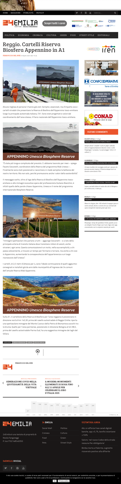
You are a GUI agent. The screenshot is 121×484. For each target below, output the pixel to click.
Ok (55, 481)
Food (73, 35)
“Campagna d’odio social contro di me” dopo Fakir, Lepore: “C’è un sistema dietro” (101, 182)
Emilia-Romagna (19, 342)
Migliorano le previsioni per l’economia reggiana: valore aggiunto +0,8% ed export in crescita (101, 163)
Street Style (86, 35)
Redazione (15, 13)
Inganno (88, 199)
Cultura (51, 35)
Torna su (112, 415)
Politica (9, 35)
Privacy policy (64, 481)
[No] (118, 478)
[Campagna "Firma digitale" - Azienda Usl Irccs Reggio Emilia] (77, 27)
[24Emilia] (20, 23)
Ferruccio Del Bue (11, 55)
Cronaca (38, 35)
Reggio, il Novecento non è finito (97, 142)
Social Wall (47, 428)
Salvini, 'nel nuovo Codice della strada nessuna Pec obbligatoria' (98, 441)
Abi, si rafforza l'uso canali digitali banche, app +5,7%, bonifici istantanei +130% (98, 432)
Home (5, 13)
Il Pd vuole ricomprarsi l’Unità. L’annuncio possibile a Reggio (101, 219)
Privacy (40, 13)
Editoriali (103, 35)
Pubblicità (28, 13)
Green (63, 35)
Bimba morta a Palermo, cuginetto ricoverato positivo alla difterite (97, 449)
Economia (23, 35)
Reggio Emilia (39, 342)
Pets (44, 442)
